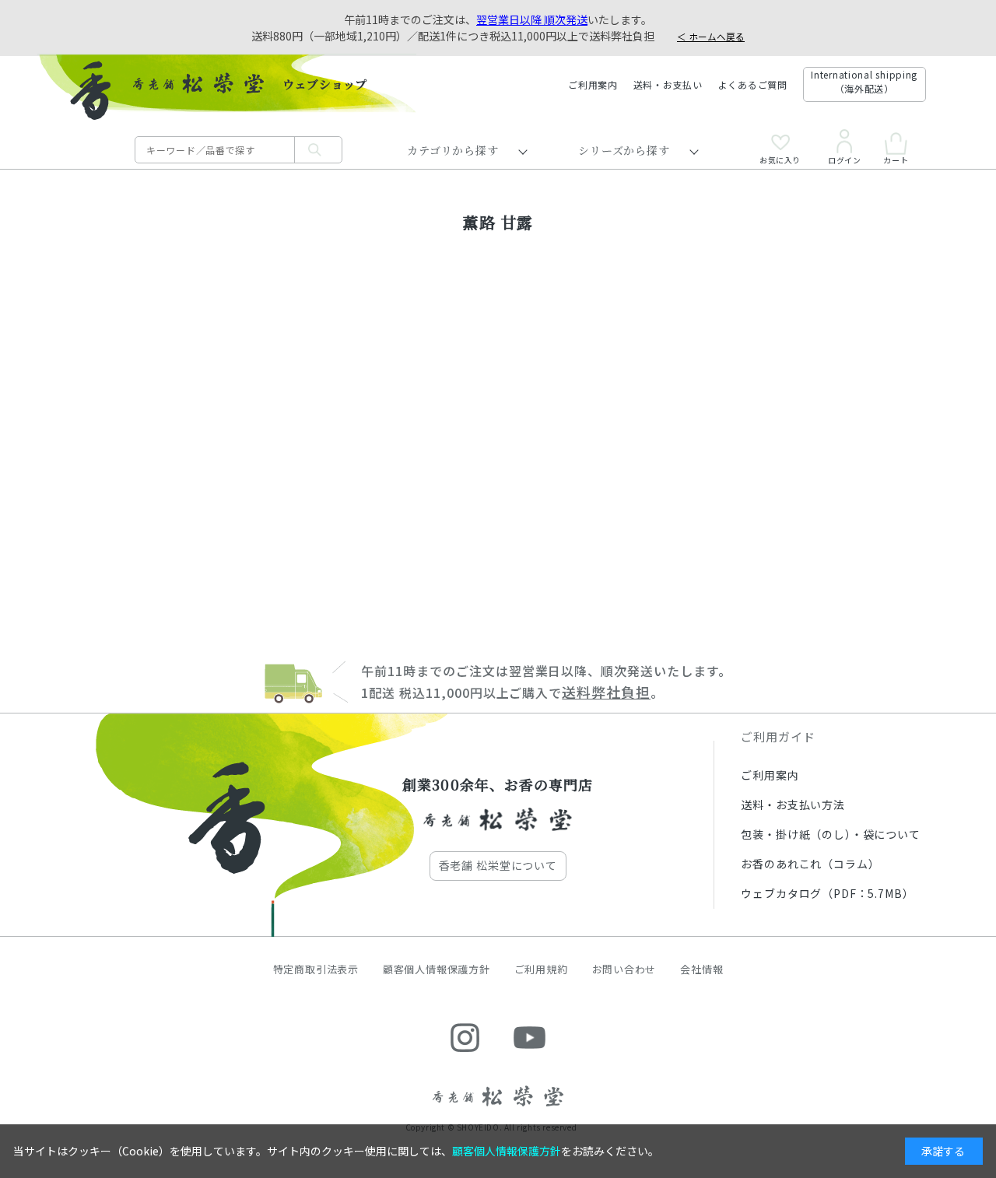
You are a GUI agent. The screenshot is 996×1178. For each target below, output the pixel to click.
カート (895, 159)
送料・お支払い (668, 84)
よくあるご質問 (752, 84)
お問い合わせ (624, 969)
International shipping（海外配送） (864, 81)
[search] (318, 150)
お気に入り (780, 159)
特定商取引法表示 (316, 969)
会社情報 (701, 969)
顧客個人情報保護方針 (436, 969)
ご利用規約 (541, 969)
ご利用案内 (593, 84)
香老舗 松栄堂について (498, 865)
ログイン (844, 159)
